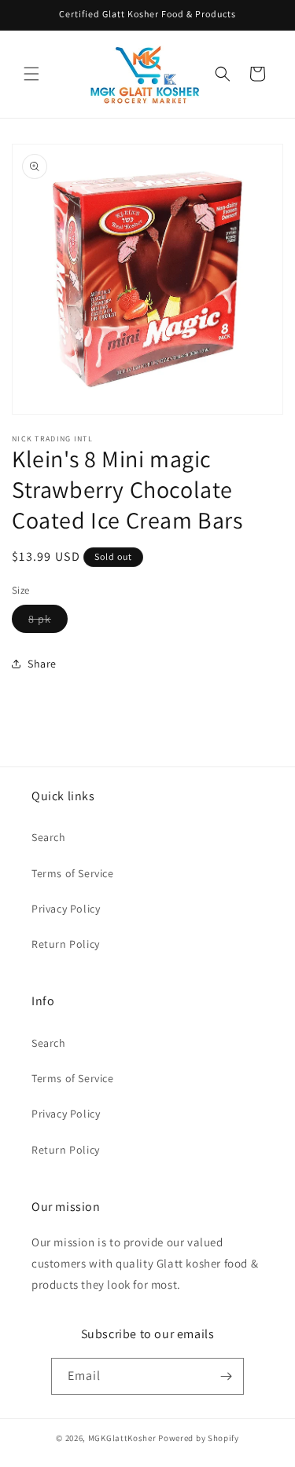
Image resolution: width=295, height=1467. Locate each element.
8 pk (48, 622)
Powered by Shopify (198, 1437)
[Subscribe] (225, 1376)
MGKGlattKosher (122, 1437)
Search (48, 837)
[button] (31, 74)
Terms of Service (72, 873)
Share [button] (42, 664)
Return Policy (65, 944)
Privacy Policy (65, 909)
